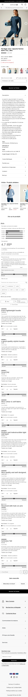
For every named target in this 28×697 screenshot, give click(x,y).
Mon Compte (10, 601)
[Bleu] (10, 70)
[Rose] (21, 70)
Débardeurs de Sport (9, 583)
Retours (4, 175)
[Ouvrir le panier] (25, 4)
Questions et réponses (8, 167)
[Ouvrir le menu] (2, 4)
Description (5, 95)
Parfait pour (5, 163)
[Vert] (15, 70)
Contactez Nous (11, 613)
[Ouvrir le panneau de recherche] (22, 4)
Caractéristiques (7, 159)
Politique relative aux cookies (14, 690)
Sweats (23, 583)
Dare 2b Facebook (11, 677)
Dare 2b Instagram (14, 677)
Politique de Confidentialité (14, 687)
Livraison (4, 171)
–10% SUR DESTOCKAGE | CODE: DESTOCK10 (14, 1)
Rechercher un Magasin (13, 607)
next (26, 8)
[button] (26, 23)
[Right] (26, 71)
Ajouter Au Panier (14, 591)
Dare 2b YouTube (17, 677)
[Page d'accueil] (14, 4)
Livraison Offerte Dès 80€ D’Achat (14, 7)
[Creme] (4, 70)
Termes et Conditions (14, 684)
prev (1, 8)
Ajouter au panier (14, 88)
